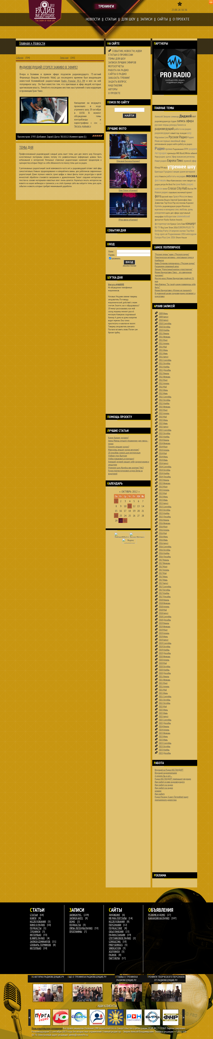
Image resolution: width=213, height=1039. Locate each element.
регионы (191, 156)
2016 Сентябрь (165, 546)
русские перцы (162, 124)
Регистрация (133, 266)
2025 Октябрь (164, 746)
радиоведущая (169, 206)
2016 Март (163, 526)
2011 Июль (163, 353)
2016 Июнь (163, 536)
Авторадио (161, 153)
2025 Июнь (163, 736)
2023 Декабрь (165, 723)
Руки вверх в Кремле (128, 219)
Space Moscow (180, 196)
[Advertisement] (128, 369)
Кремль (158, 206)
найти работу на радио (182, 144)
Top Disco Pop (170, 202)
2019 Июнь (163, 636)
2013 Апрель (164, 413)
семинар (175, 116)
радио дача (165, 156)
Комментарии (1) (78, 136)
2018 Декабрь (165, 619)
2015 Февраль (164, 483)
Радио (160, 148)
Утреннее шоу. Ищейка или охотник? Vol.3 (126, 467)
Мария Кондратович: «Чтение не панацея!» (173, 290)
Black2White (185, 153)
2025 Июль (163, 739)
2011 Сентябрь (165, 360)
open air (164, 234)
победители (170, 216)
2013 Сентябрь (165, 429)
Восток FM (192, 188)
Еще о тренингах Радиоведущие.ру (87, 976)
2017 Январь (164, 559)
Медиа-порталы (118, 918)
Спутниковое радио (120, 938)
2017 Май (163, 573)
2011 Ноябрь (164, 366)
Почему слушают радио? (118, 446)
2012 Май (163, 386)
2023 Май (163, 706)
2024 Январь (164, 726)
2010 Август (163, 320)
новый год (174, 133)
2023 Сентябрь (165, 719)
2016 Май (163, 533)
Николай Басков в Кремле (128, 161)
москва (191, 175)
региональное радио (163, 144)
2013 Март (163, 410)
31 (125, 520)
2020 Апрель (164, 659)
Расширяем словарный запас (167, 266)
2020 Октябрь (164, 666)
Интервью (35, 948)
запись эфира (185, 121)
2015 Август (163, 503)
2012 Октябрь (164, 400)
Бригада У (160, 171)
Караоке (190, 202)
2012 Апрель (164, 383)
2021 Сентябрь (165, 696)
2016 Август (163, 543)
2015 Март (163, 486)
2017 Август (163, 583)
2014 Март (163, 446)
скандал (183, 133)
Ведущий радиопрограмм (166, 772)
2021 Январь (164, 676)
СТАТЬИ (34, 914)
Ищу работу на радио (164, 784)
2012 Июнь (163, 390)
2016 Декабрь (165, 556)
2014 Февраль (164, 443)
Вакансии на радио (158, 918)
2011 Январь (164, 333)
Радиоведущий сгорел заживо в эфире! (49, 67)
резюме (158, 790)
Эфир (174, 156)
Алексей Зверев (162, 116)
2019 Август (163, 639)
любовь (183, 209)
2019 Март (163, 629)
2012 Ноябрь (164, 403)
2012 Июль (163, 393)
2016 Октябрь (164, 549)
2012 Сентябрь (165, 396)
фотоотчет (159, 219)
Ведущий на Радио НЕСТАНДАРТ (169, 769)
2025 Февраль (164, 733)
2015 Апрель (164, 489)
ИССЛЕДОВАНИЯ (38, 921)
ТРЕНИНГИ (35, 931)
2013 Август (163, 426)
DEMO (72, 921)
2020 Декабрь (165, 673)
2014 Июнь (163, 456)
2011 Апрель (164, 343)
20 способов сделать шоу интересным (124, 452)
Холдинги (114, 951)
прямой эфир (190, 160)
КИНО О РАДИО (37, 924)
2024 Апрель (164, 729)
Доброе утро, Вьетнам (117, 455)
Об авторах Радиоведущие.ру (47, 976)
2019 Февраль (164, 626)
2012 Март (163, 380)
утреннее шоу (182, 166)
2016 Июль (163, 539)
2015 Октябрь (164, 509)
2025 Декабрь (165, 753)
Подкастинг (115, 928)
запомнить (116, 258)
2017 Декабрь (165, 596)
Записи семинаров (40, 941)
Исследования (117, 921)
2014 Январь (164, 439)
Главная (24, 43)
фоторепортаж (162, 223)
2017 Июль (163, 579)
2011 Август (163, 356)
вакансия (181, 156)
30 (120, 520)
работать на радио (176, 176)
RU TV (157, 227)
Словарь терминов (40, 944)
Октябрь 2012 (129, 491)
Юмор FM (159, 167)
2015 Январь (164, 479)
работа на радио (182, 129)
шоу (189, 133)
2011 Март (163, 340)
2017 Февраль (164, 563)
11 (129, 506)
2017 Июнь (163, 576)
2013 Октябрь (164, 433)
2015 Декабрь (165, 516)
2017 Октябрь (164, 589)
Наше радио (161, 160)
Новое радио (161, 192)
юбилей (194, 153)
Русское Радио (178, 137)
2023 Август (163, 716)
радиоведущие (162, 133)
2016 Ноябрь (164, 553)
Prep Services (116, 944)
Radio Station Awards (173, 219)
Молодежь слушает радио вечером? (123, 449)
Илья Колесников (174, 180)
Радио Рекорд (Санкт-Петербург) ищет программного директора (171, 798)
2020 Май (163, 663)
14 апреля (174, 230)
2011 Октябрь (164, 363)
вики (165, 188)
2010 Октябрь (164, 326)
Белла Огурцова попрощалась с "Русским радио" (175, 263)
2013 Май (163, 416)
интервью (165, 141)
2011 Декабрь (165, 370)
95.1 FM (73, 80)
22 (116, 515)
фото (158, 196)
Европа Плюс (175, 160)
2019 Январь (164, 623)
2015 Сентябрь (165, 506)
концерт (191, 223)
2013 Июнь (163, 419)
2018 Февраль (164, 603)
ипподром (191, 234)
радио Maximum (183, 206)
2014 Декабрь (165, 476)
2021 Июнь (163, 693)
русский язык (167, 196)
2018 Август (163, 613)
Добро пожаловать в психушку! (121, 458)
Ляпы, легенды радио (81, 928)
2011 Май (163, 346)
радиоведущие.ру (162, 121)
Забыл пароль (126, 266)
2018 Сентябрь (165, 616)
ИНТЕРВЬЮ (35, 934)
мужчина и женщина (164, 209)
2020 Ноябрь (164, 669)
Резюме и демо (156, 914)
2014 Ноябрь (164, 473)
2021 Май (163, 689)
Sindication (115, 948)
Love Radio (181, 184)
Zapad (50, 136)
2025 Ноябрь (164, 749)
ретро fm (164, 184)
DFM (186, 149)
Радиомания (178, 149)
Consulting (115, 941)
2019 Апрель (164, 633)
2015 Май (163, 493)
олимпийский (183, 216)
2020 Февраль (164, 656)
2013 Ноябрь (164, 436)
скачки (182, 230)
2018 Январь (164, 599)
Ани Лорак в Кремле (128, 190)
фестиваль (160, 180)
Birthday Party (161, 230)
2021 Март (163, 683)
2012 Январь (164, 373)
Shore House (181, 237)
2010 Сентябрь (165, 323)
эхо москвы (181, 202)
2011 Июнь (163, 350)
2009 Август (163, 316)
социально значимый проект (180, 192)
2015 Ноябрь (164, 513)
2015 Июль (163, 499)
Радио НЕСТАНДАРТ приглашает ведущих (173, 778)
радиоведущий (164, 128)
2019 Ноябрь (164, 649)
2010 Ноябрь (164, 330)
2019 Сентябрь (165, 643)
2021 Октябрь (164, 699)
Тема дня (64, 57)
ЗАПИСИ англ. (76, 918)
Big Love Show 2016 (169, 227)
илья (165, 167)
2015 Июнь (163, 496)
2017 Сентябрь (165, 586)
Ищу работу (160, 793)
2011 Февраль (164, 336)
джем (182, 171)
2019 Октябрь (164, 646)
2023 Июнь (163, 709)
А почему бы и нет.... (163, 775)
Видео (167, 199)
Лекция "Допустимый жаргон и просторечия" (174, 269)
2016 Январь (164, 519)
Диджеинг (114, 914)
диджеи (193, 149)
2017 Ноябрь (164, 593)
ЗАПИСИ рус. (75, 914)
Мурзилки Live (161, 137)
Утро (157, 156)
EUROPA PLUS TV (186, 227)
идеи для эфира (172, 212)
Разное (112, 954)
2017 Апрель (164, 569)
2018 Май (163, 609)
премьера (171, 153)
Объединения (116, 931)
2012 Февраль (164, 376)
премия (168, 149)
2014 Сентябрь (165, 466)
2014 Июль (163, 459)
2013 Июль (163, 423)
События (19, 57)
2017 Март (163, 566)
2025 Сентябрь (165, 743)
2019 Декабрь (165, 653)
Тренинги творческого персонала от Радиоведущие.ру (166, 978)
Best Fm (172, 184)
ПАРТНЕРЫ (114, 958)
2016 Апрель (164, 529)
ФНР (194, 116)
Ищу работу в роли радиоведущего (170, 781)
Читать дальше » (82, 126)
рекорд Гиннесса (177, 124)
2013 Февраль (164, 406)
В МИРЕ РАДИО (37, 938)
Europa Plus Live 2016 (165, 237)
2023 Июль (163, 713)
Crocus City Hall (177, 188)
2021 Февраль (164, 679)
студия (173, 121)
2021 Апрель (164, 686)
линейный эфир (178, 141)
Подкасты (75, 924)
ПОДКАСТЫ (35, 928)
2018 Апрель (164, 606)
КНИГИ (33, 918)
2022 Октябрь (164, 703)
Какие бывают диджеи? (118, 437)
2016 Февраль (164, 523)
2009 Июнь (163, 313)
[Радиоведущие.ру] (45, 14)
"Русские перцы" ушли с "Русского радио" (172, 254)
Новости (162, 176)
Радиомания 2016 (177, 234)
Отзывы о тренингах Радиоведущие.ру (126, 978)
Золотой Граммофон (178, 199)
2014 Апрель (164, 449)
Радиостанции (117, 934)
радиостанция (172, 171)
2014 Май (163, 453)
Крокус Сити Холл (177, 223)
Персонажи (115, 924)
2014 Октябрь (164, 469)
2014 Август (163, 463)
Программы (75, 931)
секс (177, 209)
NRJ (177, 153)
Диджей (185, 116)
